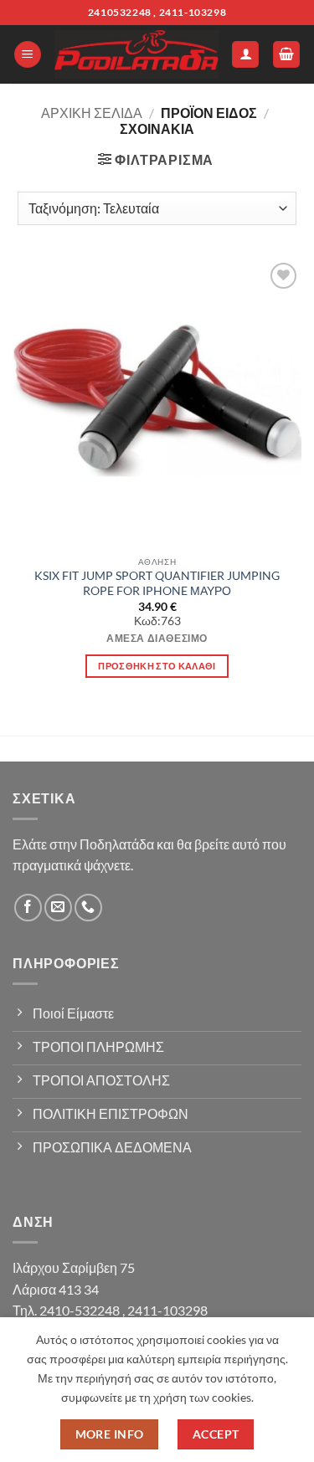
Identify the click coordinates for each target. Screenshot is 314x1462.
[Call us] (88, 907)
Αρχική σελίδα (91, 113)
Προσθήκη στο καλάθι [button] (156, 665)
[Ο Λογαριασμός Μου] (245, 55)
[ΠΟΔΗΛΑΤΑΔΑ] (136, 54)
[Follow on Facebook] (28, 907)
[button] (27, 55)
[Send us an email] (58, 907)
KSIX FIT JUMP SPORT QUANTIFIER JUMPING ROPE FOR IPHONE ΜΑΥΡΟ (157, 583)
